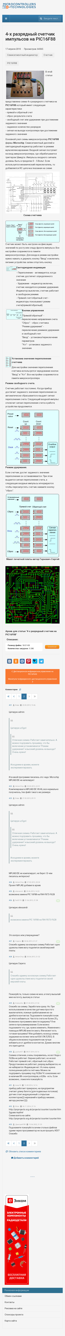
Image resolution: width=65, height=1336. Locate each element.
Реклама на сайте (13, 1308)
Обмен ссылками (13, 1296)
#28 (10, 957)
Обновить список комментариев (24, 1151)
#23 (10, 798)
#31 (10, 1085)
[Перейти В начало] (8, 696)
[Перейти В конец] (35, 696)
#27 (10, 941)
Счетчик (48, 55)
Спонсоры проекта (14, 1314)
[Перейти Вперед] (29, 696)
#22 (10, 786)
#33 (10, 1124)
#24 (10, 882)
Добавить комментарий (26, 1158)
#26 (10, 900)
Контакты (9, 1302)
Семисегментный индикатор (22, 55)
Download (52, 647)
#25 (10, 891)
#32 (10, 1106)
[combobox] (50, 18)
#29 (10, 1003)
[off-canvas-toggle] (6, 18)
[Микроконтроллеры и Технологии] (19, 6)
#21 (10, 705)
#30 (10, 1052)
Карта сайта (11, 1321)
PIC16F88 (12, 63)
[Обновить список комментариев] (20, 689)
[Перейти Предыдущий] (14, 696)
